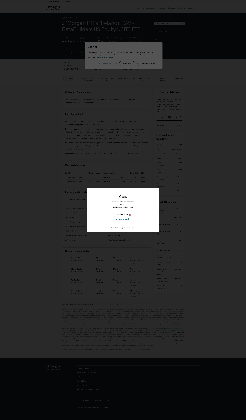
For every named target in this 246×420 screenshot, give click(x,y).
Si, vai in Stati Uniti (121, 214)
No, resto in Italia (122, 219)
